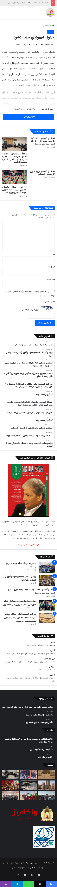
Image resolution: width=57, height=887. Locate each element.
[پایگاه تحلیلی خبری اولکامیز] (50, 12)
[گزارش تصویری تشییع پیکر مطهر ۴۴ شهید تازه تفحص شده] (28, 796)
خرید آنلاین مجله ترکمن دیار (28, 544)
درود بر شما (50, 666)
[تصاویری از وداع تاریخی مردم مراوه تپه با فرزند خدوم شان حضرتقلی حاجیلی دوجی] (28, 774)
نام (53, 254)
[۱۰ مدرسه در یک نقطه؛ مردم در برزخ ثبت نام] (47, 567)
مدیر (53, 642)
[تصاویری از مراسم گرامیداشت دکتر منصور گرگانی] (10, 785)
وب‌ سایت (51, 279)
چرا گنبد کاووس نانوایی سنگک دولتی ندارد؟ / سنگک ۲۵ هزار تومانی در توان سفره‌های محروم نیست (20, 618)
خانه (50, 25)
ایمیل (52, 266)
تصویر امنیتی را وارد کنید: (30, 309)
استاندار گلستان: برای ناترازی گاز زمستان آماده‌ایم (42, 173)
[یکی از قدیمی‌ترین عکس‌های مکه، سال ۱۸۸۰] (46, 774)
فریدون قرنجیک (48, 658)
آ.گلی (52, 650)
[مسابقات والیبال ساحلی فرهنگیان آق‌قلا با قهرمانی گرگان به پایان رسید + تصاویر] (47, 605)
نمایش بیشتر (29, 116)
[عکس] (46, 785)
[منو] (3, 13)
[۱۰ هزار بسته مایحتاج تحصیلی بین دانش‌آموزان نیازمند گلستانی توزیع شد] (14, 177)
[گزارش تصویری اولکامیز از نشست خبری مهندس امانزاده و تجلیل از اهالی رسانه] (10, 796)
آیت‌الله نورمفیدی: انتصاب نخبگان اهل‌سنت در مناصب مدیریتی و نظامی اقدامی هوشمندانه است (14, 158)
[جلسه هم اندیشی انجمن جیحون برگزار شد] (10, 774)
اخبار (45, 25)
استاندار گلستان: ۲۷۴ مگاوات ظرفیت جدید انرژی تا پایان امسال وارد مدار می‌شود (42, 141)
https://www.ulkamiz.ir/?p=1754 (26, 109)
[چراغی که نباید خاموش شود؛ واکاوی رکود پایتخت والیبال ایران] (47, 580)
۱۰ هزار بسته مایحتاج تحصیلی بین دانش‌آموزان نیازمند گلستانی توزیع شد (14, 189)
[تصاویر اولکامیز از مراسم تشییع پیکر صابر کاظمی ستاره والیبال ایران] (46, 796)
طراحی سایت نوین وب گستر (24, 867)
